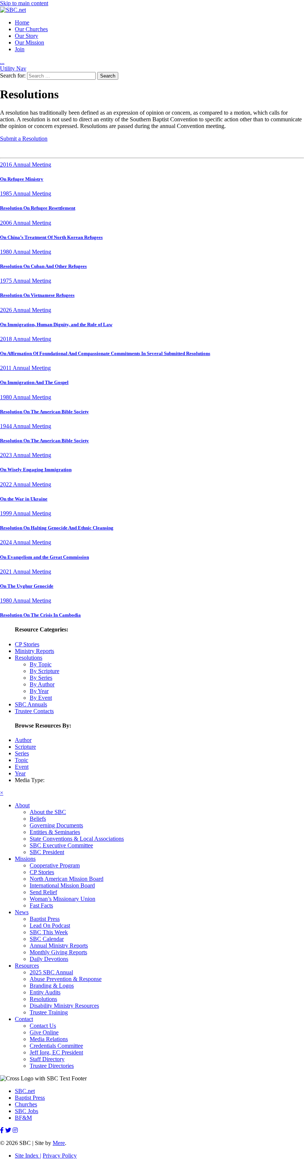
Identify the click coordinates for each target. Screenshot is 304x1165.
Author (23, 740)
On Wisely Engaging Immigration (36, 469)
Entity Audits (45, 992)
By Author (42, 684)
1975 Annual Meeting (25, 281)
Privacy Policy (60, 1155)
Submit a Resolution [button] (23, 138)
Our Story (26, 36)
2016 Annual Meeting (25, 164)
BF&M (23, 1118)
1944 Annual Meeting (25, 426)
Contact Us (43, 1026)
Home (22, 22)
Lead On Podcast (50, 925)
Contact (24, 1019)
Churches (26, 1104)
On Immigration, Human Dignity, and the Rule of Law (56, 324)
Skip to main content (24, 3)
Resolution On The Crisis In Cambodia (40, 615)
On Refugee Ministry (21, 179)
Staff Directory (47, 1059)
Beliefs (38, 818)
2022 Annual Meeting (25, 484)
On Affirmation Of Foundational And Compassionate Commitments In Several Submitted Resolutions (105, 353)
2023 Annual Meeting (25, 455)
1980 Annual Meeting (25, 252)
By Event (41, 698)
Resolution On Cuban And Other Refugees (43, 266)
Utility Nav (13, 68)
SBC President (47, 852)
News (22, 912)
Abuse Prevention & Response (66, 979)
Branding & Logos (52, 985)
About (22, 805)
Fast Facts (41, 905)
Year (20, 773)
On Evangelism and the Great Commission (44, 557)
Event (22, 767)
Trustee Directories (52, 1066)
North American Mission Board (66, 879)
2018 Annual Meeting (25, 339)
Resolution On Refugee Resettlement (37, 208)
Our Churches (31, 29)
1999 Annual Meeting (25, 513)
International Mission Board (62, 885)
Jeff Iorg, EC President (56, 1052)
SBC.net (25, 1091)
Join (19, 49)
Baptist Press (45, 919)
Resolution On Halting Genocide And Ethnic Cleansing (56, 528)
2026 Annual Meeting (25, 310)
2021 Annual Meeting (25, 571)
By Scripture (44, 671)
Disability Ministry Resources (64, 1005)
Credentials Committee (56, 1046)
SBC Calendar (47, 939)
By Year (39, 691)
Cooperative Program (55, 865)
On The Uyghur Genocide (26, 586)
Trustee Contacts (34, 711)
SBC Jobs (26, 1111)
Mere (59, 1143)
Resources (27, 965)
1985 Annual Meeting (25, 193)
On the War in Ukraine (23, 499)
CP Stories (27, 644)
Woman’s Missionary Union (62, 899)
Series (22, 753)
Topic (21, 760)
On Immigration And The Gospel (34, 382)
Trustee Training (49, 1012)
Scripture (25, 747)
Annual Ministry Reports (59, 945)
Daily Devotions (49, 959)
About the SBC (48, 812)
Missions (25, 859)
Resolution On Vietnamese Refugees (37, 295)
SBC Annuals (31, 704)
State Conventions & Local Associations (77, 839)
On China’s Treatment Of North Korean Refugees (51, 237)
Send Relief (43, 892)
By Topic (41, 664)
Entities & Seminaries (55, 832)
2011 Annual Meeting (25, 368)
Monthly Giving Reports (58, 952)
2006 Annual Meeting (25, 223)
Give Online (44, 1032)
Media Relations (49, 1039)
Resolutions (28, 657)
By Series (41, 678)
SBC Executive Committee (61, 845)
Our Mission (29, 42)
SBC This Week (49, 932)
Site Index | (28, 1155)
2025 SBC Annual (51, 972)
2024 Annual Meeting (25, 542)
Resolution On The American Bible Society (44, 411)
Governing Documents (56, 825)
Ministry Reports (34, 651)
